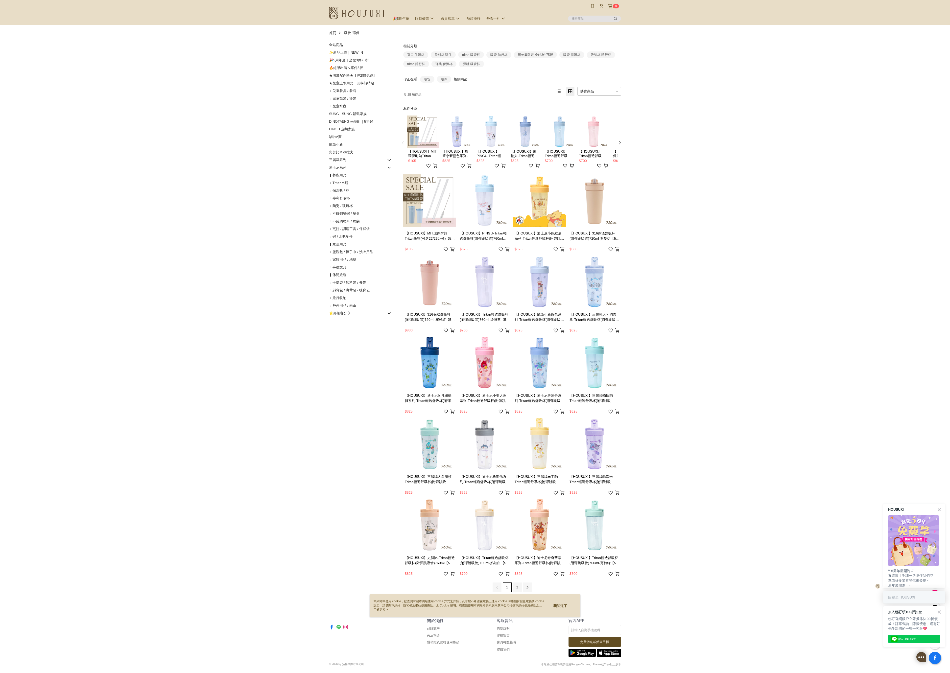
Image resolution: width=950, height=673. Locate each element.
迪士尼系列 (337, 167)
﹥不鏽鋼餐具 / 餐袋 (344, 221)
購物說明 (503, 628)
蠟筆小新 (336, 144)
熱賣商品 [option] (587, 91)
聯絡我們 (503, 649)
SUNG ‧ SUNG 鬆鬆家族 (348, 114)
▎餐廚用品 (337, 175)
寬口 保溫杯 (415, 55)
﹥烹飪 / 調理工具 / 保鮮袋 (349, 229)
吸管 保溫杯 (571, 55)
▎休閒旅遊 (337, 275)
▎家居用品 (337, 244)
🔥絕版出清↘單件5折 (346, 68)
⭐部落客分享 (340, 313)
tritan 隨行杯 (416, 64)
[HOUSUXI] (356, 13)
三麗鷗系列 (337, 160)
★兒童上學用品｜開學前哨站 (351, 83)
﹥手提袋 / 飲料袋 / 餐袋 (347, 282)
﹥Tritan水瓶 (338, 183)
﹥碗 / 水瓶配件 (341, 236)
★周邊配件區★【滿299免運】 (353, 75)
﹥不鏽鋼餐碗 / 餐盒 (344, 213)
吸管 (347, 33)
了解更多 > (381, 609)
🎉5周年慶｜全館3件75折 (349, 60)
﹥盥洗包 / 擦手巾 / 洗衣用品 (351, 252)
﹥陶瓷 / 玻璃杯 (341, 206)
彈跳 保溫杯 (443, 64)
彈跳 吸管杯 (471, 64)
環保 (356, 33)
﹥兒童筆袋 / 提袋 (342, 98)
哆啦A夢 (335, 137)
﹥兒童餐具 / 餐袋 (342, 91)
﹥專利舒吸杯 (339, 198)
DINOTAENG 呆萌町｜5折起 (351, 121)
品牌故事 (433, 628)
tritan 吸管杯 (471, 55)
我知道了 (560, 606)
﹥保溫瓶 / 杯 (339, 190)
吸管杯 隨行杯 (601, 55)
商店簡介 (433, 635)
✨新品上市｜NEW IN (346, 52)
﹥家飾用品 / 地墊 (342, 259)
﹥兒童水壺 (337, 106)
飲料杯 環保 (443, 55)
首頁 (332, 33)
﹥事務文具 (337, 267)
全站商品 (336, 45)
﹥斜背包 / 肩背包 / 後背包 (349, 290)
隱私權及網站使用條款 (443, 642)
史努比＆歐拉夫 (341, 152)
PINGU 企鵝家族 (342, 129)
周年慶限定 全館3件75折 (535, 55)
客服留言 (503, 635)
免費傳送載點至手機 (594, 642)
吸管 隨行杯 (498, 55)
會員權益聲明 (506, 642)
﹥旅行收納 (337, 298)
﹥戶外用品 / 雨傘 (342, 305)
